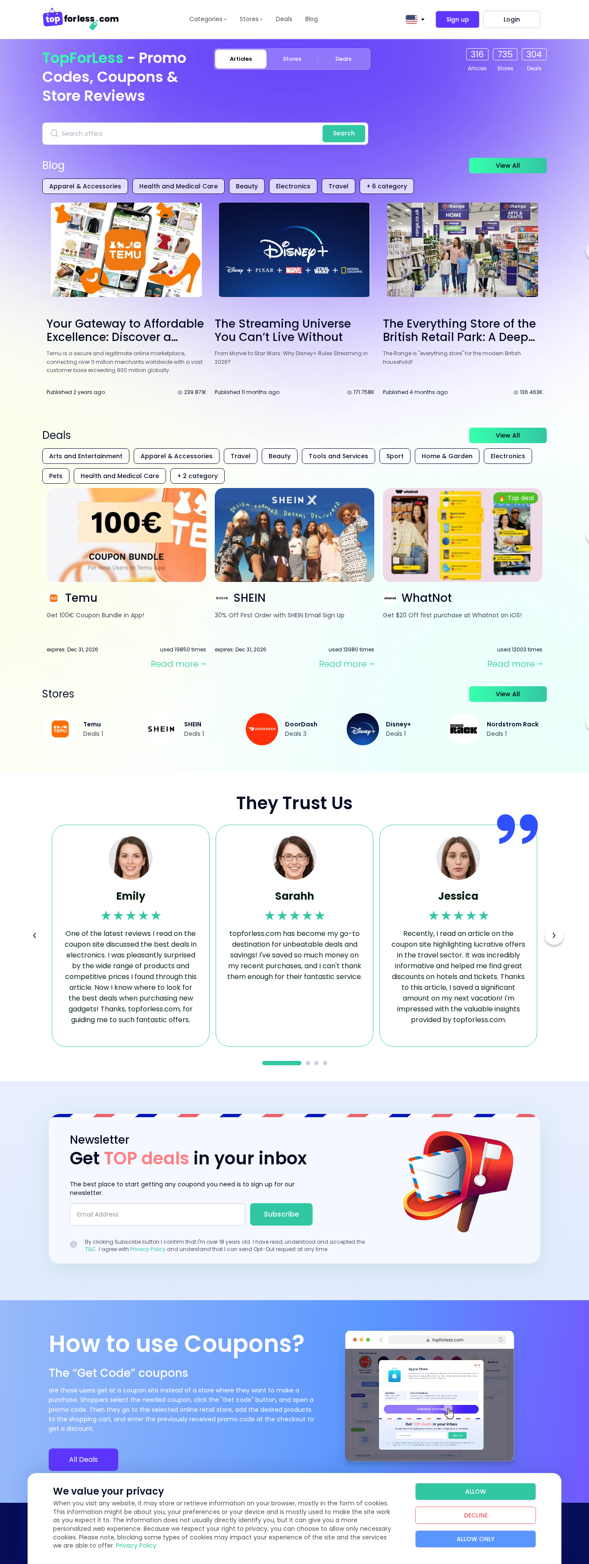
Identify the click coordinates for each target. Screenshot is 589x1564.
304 (534, 54)
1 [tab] (281, 1063)
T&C (90, 1249)
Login (512, 19)
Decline (476, 1515)
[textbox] (411, 19)
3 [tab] (316, 1063)
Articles (241, 59)
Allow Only (476, 1539)
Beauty (247, 186)
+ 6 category (387, 186)
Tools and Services (338, 456)
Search (344, 133)
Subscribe (281, 1214)
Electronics (293, 186)
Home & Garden (447, 456)
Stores (292, 59)
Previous (34, 935)
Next (554, 935)
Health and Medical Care (178, 186)
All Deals (83, 1459)
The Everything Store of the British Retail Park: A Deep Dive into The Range (459, 337)
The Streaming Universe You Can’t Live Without (283, 330)
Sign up (457, 19)
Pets (56, 476)
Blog (311, 19)
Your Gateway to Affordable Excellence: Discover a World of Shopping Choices (125, 337)
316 (477, 54)
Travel (338, 186)
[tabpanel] (131, 936)
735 (505, 54)
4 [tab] (325, 1063)
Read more (174, 664)
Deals (284, 19)
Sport (395, 456)
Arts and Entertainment (85, 456)
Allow (475, 1491)
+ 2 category (197, 476)
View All (508, 165)
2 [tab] (308, 1063)
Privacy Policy (148, 1249)
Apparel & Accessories (85, 186)
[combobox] (413, 19)
